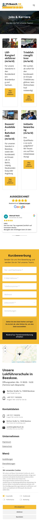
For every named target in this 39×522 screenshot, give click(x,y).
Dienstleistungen (8, 463)
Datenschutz (7, 446)
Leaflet (13, 362)
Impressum (6, 442)
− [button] (5, 351)
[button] (19, 354)
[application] (19, 354)
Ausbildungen (7, 459)
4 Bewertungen (24, 203)
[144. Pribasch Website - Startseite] (12, 5)
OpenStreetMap (21, 362)
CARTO (34, 362)
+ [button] (5, 348)
